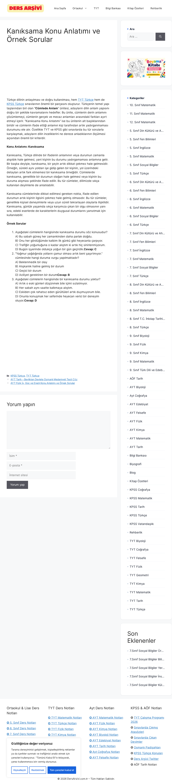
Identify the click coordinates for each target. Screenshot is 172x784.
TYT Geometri (139, 575)
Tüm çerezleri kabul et (62, 770)
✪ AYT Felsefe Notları (104, 757)
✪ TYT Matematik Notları (65, 717)
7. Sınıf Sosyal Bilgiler (144, 267)
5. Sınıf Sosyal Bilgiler (144, 165)
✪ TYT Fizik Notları (61, 729)
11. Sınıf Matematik (142, 113)
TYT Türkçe (86, 99)
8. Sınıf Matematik (142, 310)
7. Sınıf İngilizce (140, 250)
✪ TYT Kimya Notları (62, 734)
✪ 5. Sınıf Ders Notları (21, 722)
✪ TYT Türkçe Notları (62, 723)
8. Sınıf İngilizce (140, 301)
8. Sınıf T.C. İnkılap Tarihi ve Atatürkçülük (147, 318)
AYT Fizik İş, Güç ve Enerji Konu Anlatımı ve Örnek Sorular (43, 383)
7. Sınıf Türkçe (139, 276)
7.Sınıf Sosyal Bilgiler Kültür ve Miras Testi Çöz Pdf (147, 685)
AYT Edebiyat (139, 404)
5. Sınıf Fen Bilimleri (143, 139)
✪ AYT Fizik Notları (102, 723)
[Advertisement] (58, 72)
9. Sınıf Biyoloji (139, 336)
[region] (44, 757)
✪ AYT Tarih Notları (102, 746)
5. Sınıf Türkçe (139, 173)
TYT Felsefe (138, 558)
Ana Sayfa (60, 8)
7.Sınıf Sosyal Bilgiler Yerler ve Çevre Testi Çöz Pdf (147, 668)
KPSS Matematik (141, 498)
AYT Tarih (136, 447)
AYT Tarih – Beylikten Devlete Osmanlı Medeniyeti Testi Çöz (44, 379)
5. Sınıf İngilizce (140, 147)
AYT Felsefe (138, 412)
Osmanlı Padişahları (147, 747)
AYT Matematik (140, 438)
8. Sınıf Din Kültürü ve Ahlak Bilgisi (147, 284)
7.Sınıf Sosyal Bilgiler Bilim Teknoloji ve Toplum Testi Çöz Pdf (147, 659)
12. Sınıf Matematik (142, 122)
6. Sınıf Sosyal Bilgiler (144, 216)
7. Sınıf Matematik (142, 259)
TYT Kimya (137, 583)
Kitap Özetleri (135, 8)
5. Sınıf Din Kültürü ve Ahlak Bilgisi (147, 130)
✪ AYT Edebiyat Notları (105, 740)
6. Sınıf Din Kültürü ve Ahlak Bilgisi (147, 182)
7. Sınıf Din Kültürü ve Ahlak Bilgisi (147, 233)
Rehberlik (156, 8)
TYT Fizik (136, 566)
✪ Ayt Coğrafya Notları (104, 751)
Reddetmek (37, 770)
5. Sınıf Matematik (142, 156)
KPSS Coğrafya (140, 489)
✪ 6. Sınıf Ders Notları (21, 728)
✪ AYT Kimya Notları (103, 729)
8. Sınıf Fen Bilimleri (143, 293)
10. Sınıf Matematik (143, 105)
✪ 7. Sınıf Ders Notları (21, 734)
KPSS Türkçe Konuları (148, 753)
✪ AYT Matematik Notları (106, 717)
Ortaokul (78, 8)
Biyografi (135, 464)
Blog (133, 472)
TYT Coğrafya (139, 549)
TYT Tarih (136, 600)
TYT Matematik (140, 592)
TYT (96, 8)
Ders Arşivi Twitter (146, 759)
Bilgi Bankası (113, 8)
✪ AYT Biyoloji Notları (103, 734)
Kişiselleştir (19, 770)
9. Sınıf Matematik (142, 361)
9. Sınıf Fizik (138, 344)
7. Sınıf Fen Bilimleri (143, 242)
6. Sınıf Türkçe (139, 224)
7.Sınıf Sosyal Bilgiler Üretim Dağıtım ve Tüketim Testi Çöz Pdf (147, 650)
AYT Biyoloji (138, 387)
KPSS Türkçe (15, 104)
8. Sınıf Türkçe (139, 327)
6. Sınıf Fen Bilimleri (143, 190)
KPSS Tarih (137, 506)
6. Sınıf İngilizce (140, 199)
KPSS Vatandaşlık (142, 524)
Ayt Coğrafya (138, 395)
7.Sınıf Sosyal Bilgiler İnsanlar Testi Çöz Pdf (147, 676)
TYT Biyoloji (138, 541)
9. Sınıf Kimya (139, 353)
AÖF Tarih (136, 378)
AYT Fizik (136, 421)
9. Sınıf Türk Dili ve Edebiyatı (147, 370)
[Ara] (160, 37)
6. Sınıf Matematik (142, 207)
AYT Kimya (137, 430)
